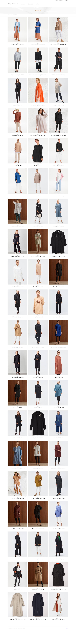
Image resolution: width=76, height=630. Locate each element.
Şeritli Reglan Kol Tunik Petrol (58, 226)
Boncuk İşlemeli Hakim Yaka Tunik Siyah (58, 135)
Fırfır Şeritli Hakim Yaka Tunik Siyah (38, 347)
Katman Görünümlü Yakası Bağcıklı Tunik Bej (58, 44)
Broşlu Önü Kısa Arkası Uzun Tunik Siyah (58, 74)
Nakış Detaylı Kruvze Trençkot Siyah (58, 559)
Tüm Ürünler (15, 14)
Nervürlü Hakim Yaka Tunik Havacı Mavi (18, 468)
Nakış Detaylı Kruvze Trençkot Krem (58, 619)
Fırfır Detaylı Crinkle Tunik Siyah (58, 165)
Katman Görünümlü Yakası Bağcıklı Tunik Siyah (38, 74)
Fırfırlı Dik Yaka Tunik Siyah (17, 559)
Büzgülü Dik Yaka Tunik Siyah (58, 286)
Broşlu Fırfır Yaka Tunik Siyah (38, 437)
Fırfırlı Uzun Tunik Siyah (38, 407)
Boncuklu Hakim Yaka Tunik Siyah (58, 316)
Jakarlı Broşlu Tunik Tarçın (58, 377)
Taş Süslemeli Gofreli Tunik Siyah (58, 498)
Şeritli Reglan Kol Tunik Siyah (38, 226)
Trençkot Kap (58, 557)
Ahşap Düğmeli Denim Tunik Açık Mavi (17, 44)
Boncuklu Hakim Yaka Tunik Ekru (17, 286)
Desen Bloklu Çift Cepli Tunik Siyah (58, 256)
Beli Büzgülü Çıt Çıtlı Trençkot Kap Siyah (58, 589)
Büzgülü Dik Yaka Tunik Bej (38, 286)
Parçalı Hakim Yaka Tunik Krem (58, 105)
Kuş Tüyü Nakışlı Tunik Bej (38, 316)
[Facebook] (66, 628)
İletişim (37, 4)
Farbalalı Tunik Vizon (38, 195)
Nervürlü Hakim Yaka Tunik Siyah (17, 437)
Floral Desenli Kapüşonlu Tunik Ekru (17, 226)
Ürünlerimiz (30, 4)
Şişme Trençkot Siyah (17, 589)
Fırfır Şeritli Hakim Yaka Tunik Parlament (58, 347)
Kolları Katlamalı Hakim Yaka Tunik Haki (38, 498)
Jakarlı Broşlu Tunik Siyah (17, 407)
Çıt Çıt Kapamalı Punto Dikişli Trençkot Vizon (17, 619)
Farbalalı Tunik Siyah (38, 165)
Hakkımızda (23, 4)
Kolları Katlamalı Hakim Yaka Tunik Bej (17, 498)
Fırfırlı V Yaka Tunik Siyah (17, 105)
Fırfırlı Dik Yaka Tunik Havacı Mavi (58, 528)
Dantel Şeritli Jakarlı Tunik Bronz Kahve (17, 528)
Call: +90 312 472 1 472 (59, 0)
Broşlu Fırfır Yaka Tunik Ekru (38, 468)
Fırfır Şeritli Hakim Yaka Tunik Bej (17, 347)
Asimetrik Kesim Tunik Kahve (17, 135)
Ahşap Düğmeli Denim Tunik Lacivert (38, 44)
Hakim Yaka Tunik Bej (17, 165)
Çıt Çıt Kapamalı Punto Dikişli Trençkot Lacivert (38, 619)
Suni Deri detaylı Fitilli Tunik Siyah (38, 559)
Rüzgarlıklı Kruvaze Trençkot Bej (38, 589)
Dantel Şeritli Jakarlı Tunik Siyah (38, 528)
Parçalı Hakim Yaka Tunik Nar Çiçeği (38, 105)
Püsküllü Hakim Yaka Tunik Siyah (17, 316)
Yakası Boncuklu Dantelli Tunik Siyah (17, 377)
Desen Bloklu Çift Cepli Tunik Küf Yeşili (38, 256)
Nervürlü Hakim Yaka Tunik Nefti (58, 407)
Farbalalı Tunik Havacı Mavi (17, 195)
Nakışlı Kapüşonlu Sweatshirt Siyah (17, 256)
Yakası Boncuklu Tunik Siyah (38, 377)
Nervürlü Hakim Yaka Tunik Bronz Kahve (58, 468)
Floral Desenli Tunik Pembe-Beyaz (58, 195)
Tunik (17, 43)
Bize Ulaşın (66, 0)
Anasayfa (9, 14)
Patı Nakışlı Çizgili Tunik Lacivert (58, 437)
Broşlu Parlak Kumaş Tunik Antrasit (17, 74)
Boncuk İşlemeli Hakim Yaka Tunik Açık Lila (38, 135)
